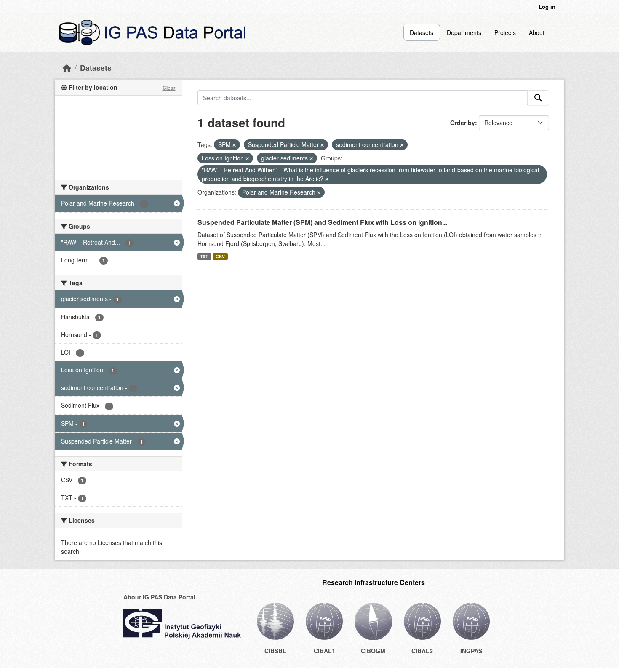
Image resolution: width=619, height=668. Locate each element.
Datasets (421, 32)
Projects (505, 32)
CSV (220, 256)
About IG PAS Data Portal (159, 597)
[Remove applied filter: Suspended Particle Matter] (322, 145)
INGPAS (471, 651)
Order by (462, 122)
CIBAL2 (422, 651)
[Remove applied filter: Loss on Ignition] (247, 158)
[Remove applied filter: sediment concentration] (401, 145)
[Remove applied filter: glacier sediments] (311, 158)
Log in (547, 7)
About (536, 32)
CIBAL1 (324, 651)
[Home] (67, 67)
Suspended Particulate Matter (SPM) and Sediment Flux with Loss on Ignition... (322, 222)
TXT (204, 256)
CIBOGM (373, 651)
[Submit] (538, 97)
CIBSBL (275, 651)
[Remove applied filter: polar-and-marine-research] (318, 192)
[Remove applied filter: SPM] (234, 145)
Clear (169, 87)
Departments (464, 32)
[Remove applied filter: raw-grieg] (326, 179)
